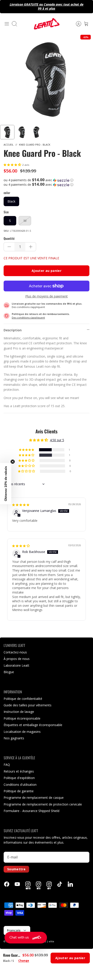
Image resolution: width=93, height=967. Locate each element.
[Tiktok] (59, 884)
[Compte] (76, 24)
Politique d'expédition (19, 778)
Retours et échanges (19, 771)
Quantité (9, 238)
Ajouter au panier (46, 270)
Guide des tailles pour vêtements (27, 705)
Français (14, 930)
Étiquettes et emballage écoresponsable (33, 725)
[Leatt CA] (46, 23)
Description (13, 330)
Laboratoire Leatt (16, 665)
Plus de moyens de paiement (46, 296)
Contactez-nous (15, 652)
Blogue (9, 672)
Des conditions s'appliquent (28, 307)
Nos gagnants (14, 738)
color (7, 192)
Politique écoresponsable (22, 718)
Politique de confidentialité (23, 698)
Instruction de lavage (19, 711)
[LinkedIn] (70, 884)
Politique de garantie (19, 791)
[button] (13, 164)
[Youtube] (17, 884)
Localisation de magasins (22, 731)
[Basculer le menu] (7, 24)
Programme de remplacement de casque (34, 797)
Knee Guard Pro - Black (34, 144)
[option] (46, 79)
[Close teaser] (12, 461)
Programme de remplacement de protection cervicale (43, 804)
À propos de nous (17, 659)
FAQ (7, 764)
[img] (20, 504)
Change (23, 960)
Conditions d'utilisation (20, 784)
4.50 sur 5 (57, 440)
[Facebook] (6, 884)
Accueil (9, 144)
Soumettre (16, 869)
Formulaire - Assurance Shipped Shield (31, 811)
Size (6, 212)
